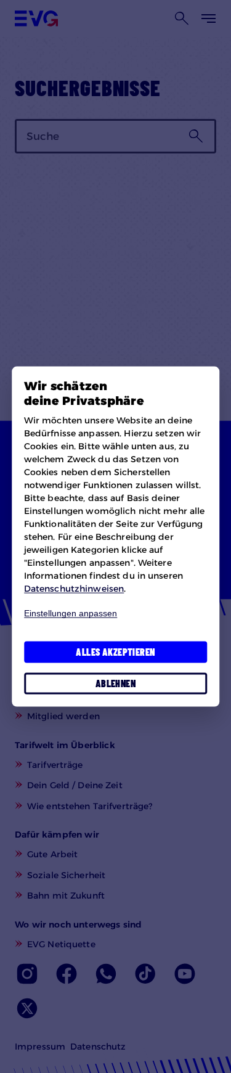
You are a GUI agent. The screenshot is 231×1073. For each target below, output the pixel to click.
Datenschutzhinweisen (74, 588)
